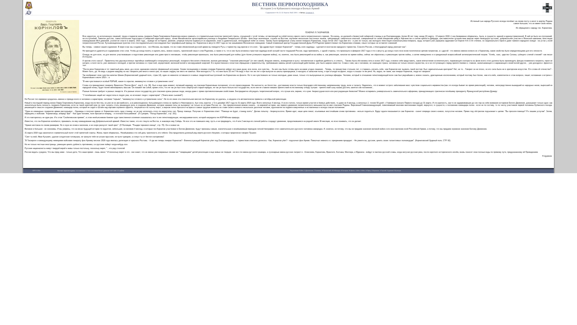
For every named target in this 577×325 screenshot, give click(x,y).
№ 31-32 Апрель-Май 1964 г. (287, 13)
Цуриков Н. (310, 13)
